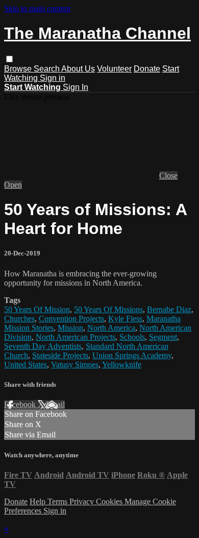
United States (25, 364)
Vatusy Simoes (74, 364)
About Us (78, 68)
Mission (70, 327)
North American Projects (75, 337)
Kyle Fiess (125, 318)
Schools (132, 337)
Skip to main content (37, 8)
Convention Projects (71, 318)
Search (47, 68)
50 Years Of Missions (108, 309)
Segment (163, 337)
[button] (9, 59)
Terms (58, 501)
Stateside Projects (60, 355)
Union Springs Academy (131, 355)
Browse (19, 68)
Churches (19, 318)
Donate (147, 68)
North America (111, 327)
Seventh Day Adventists (43, 346)
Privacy (82, 501)
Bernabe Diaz (169, 309)
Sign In (75, 87)
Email (55, 404)
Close (168, 175)
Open (13, 184)
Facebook (21, 404)
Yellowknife (121, 364)
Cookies (110, 501)
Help (38, 501)
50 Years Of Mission (37, 309)
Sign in (52, 78)
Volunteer (114, 68)
